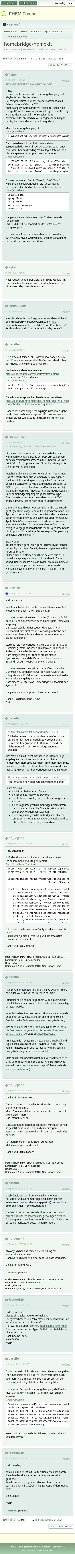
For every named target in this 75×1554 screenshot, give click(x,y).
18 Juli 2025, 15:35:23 (15, 442)
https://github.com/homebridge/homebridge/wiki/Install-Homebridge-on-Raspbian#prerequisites (37, 402)
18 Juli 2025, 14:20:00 (15, 349)
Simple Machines (46, 1550)
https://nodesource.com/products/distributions (32, 374)
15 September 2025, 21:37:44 (18, 843)
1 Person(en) (11, 1272)
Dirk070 (14, 588)
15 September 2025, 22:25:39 (18, 1090)
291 (55, 58)
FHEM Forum (22, 13)
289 (43, 58)
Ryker (13, 75)
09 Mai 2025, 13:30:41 (15, 80)
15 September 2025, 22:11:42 (18, 982)
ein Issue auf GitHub (46, 1040)
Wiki (54, 321)
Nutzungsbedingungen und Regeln (33, 1546)
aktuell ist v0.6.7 (46, 1033)
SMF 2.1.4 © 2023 (29, 1550)
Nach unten (9, 58)
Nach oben (9, 1520)
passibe (14, 344)
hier (8, 1003)
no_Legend (16, 838)
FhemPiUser (17, 306)
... (34, 58)
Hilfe (12, 1546)
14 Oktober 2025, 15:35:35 (17, 1364)
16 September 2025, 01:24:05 (18, 1188)
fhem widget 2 (25, 511)
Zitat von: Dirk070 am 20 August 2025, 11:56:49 (34, 731)
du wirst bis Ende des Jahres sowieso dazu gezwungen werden (36, 1214)
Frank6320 (16, 1300)
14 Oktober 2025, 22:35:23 (17, 1458)
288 (38, 58)
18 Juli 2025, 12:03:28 (15, 311)
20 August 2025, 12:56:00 (16, 723)
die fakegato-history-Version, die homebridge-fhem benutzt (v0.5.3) (35, 1032)
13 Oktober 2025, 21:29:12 (17, 1305)
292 (61, 58)
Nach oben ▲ (58, 1546)
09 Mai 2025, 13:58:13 (15, 272)
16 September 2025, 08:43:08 (18, 1244)
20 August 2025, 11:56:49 (19, 593)
